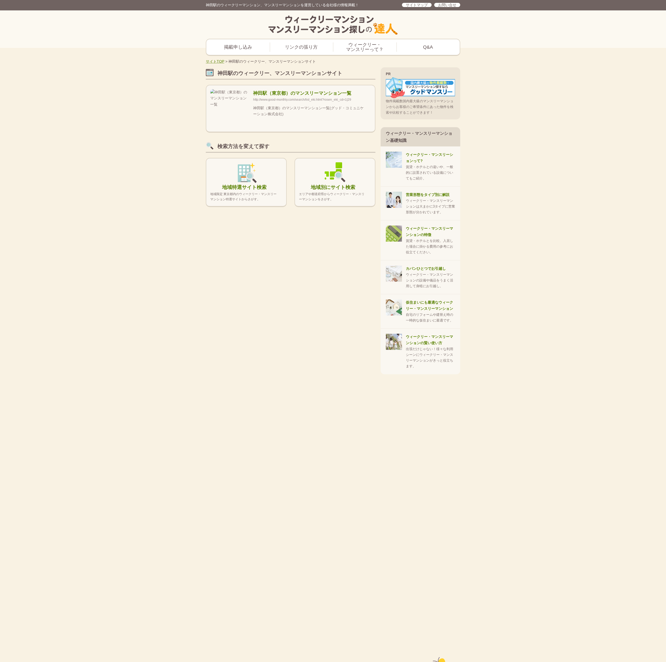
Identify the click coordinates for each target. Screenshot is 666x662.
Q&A (428, 47)
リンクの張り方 (301, 47)
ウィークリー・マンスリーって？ (364, 47)
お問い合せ (447, 5)
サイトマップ (417, 5)
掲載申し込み (238, 47)
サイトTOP (215, 61)
